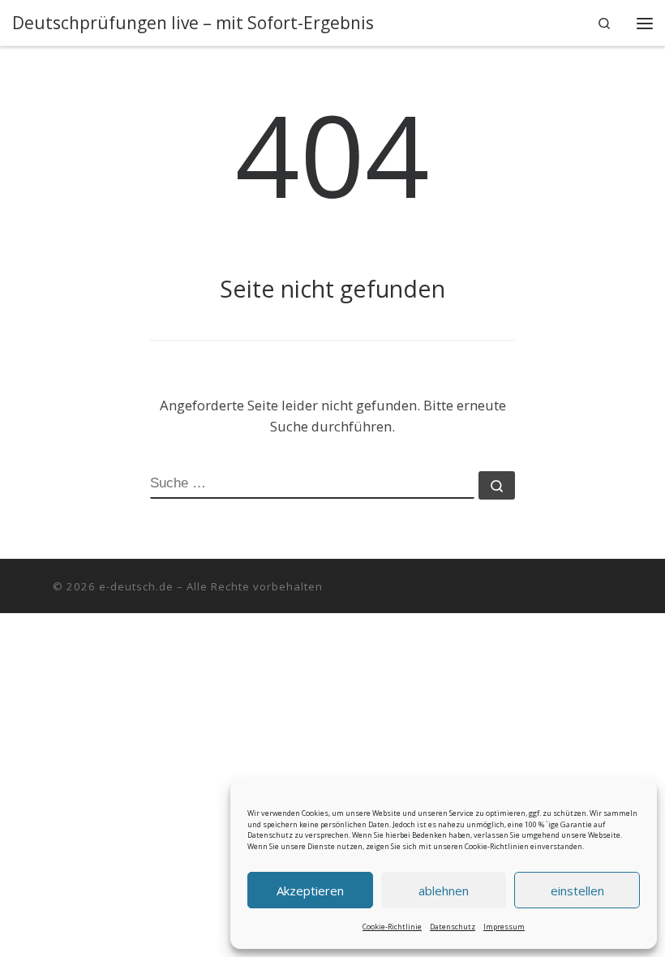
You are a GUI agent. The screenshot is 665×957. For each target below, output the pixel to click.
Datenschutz (452, 926)
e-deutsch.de (136, 586)
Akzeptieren (310, 890)
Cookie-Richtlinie (392, 926)
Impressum (504, 926)
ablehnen (443, 890)
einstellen (577, 890)
